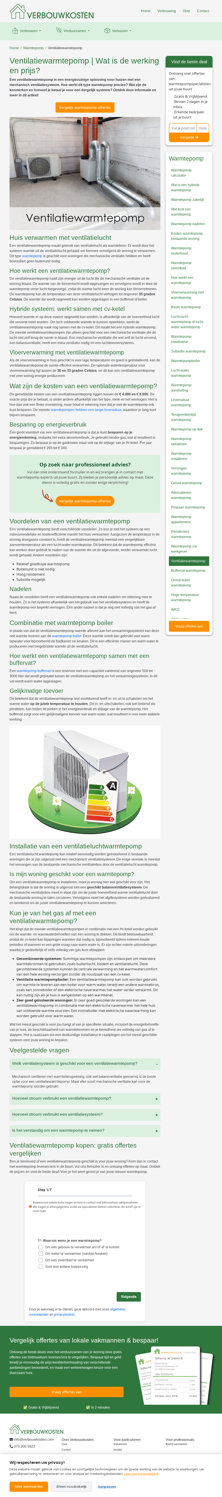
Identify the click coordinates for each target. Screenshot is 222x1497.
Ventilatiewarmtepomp (65, 48)
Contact (203, 11)
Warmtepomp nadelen (188, 224)
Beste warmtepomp (186, 307)
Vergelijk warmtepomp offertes (85, 107)
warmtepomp (32, 256)
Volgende (129, 1297)
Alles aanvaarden (29, 1486)
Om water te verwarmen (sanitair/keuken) (76, 1253)
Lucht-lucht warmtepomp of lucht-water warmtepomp (187, 322)
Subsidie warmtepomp (188, 351)
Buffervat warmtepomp (188, 570)
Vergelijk (187, 137)
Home (145, 11)
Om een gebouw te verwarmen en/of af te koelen (82, 1247)
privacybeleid (64, 1314)
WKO (175, 609)
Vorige (38, 1297)
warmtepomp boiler (66, 636)
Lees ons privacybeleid (141, 1474)
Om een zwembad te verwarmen (69, 1260)
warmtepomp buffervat (34, 671)
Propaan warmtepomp (188, 507)
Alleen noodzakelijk (71, 1486)
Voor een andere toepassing (66, 1266)
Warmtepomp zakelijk (187, 199)
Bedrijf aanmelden (176, 1444)
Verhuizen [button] (120, 31)
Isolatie (118, 1449)
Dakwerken (120, 1444)
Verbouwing (166, 11)
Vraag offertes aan (189, 626)
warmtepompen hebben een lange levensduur (86, 410)
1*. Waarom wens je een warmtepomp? (70, 1240)
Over (186, 11)
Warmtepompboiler (185, 361)
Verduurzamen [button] (75, 31)
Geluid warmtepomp (186, 483)
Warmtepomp (33, 48)
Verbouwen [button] (28, 31)
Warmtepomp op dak (187, 429)
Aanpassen (107, 1486)
